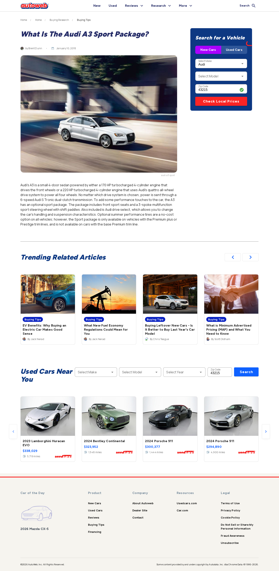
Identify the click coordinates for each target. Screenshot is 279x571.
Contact (137, 517)
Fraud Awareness (232, 536)
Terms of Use (230, 503)
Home (23, 20)
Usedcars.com (187, 503)
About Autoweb (142, 503)
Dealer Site (139, 510)
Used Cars (234, 50)
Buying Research (59, 20)
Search (246, 372)
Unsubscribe (230, 543)
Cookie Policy (230, 517)
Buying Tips (96, 524)
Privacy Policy (230, 510)
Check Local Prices (221, 101)
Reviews (93, 517)
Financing (94, 532)
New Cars (208, 50)
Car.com (182, 510)
